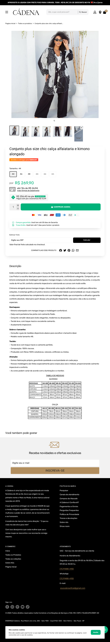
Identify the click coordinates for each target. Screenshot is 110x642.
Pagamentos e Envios (69, 506)
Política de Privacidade (69, 514)
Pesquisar (64, 490)
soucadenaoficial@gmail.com (72, 588)
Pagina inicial (10, 23)
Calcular (86, 240)
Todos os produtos (25, 23)
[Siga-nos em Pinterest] (17, 607)
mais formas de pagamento (28, 191)
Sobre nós (64, 522)
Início (7, 551)
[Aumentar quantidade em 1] (17, 205)
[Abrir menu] (6, 12)
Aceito (95, 632)
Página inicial (10, 567)
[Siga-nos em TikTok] (28, 607)
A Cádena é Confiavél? (69, 502)
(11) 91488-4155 (67, 569)
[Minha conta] (95, 12)
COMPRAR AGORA (62, 207)
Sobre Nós (9, 563)
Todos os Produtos (13, 555)
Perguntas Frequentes (69, 510)
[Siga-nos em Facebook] (7, 607)
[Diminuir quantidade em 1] (17, 208)
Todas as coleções (13, 559)
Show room (64, 526)
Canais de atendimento (69, 494)
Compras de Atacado (69, 498)
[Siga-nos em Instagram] (12, 607)
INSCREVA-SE (55, 470)
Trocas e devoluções (68, 518)
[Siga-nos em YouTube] (22, 607)
